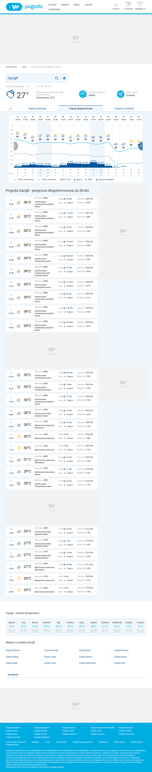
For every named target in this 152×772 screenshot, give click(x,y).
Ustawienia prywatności (83, 742)
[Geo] (64, 78)
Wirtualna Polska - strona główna (14, 7)
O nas (47, 742)
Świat (77, 5)
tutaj (62, 767)
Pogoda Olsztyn (125, 731)
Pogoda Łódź (95, 731)
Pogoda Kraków (40, 731)
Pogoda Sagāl (11, 663)
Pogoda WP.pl (12, 67)
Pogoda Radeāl (12, 656)
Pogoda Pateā (50, 663)
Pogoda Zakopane (41, 737)
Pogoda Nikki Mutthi (87, 663)
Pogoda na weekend (124, 108)
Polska (52, 5)
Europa (65, 5)
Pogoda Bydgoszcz (42, 727)
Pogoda (33, 6)
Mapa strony (119, 742)
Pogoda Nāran (85, 650)
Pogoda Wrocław (13, 737)
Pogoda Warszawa (126, 734)
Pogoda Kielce (12, 731)
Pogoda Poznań (40, 734)
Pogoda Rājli (119, 663)
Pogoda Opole (12, 734)
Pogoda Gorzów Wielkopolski (102, 727)
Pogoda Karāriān (51, 650)
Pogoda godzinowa (37, 108)
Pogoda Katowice (126, 727)
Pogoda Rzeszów (69, 734)
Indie (24, 67)
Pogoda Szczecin (97, 734)
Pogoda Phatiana (13, 650)
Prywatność (61, 742)
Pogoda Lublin (68, 731)
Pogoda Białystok (13, 727)
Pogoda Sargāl (50, 656)
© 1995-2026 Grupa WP (16, 742)
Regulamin (103, 742)
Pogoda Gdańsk (69, 727)
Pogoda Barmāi (85, 656)
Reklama (35, 742)
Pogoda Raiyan (120, 656)
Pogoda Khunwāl (121, 650)
